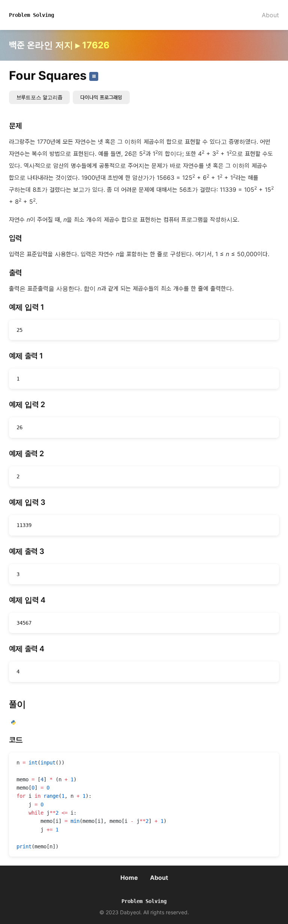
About (270, 15)
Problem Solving (31, 15)
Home (129, 878)
